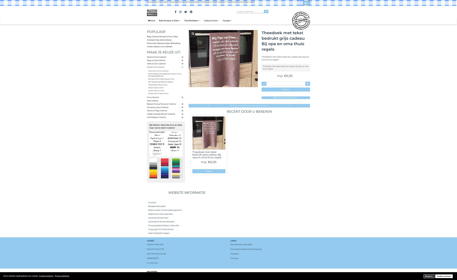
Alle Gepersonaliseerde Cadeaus (160, 82)
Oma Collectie (153, 97)
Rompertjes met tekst (241, 244)
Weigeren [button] (429, 276)
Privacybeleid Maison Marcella (163, 225)
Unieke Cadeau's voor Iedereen (159, 47)
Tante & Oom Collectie (156, 64)
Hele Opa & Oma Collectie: (158, 71)
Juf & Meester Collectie (156, 117)
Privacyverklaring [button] (62, 276)
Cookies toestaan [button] (444, 276)
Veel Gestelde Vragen (159, 233)
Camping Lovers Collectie (157, 107)
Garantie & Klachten (158, 218)
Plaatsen (234, 254)
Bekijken (208, 171)
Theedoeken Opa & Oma (157, 85)
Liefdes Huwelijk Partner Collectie (161, 114)
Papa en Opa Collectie (156, 60)
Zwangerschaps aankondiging (246, 249)
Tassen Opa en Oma (156, 88)
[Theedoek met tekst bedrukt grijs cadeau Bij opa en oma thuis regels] (208, 133)
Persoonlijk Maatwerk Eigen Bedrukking (163, 43)
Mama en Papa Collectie (157, 111)
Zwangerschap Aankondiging (159, 40)
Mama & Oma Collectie (156, 57)
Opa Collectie (152, 101)
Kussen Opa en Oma (156, 91)
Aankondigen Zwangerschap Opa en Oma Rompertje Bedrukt (164, 75)
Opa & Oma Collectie (155, 67)
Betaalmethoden (157, 206)
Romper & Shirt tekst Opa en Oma (161, 79)
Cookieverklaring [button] (46, 276)
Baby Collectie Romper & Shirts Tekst (162, 37)
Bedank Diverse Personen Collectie (161, 104)
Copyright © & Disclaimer (161, 229)
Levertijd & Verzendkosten (161, 221)
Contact (152, 202)
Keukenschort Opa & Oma (158, 93)
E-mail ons (152, 263)
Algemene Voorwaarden (160, 214)
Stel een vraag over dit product (286, 98)
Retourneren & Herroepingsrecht (165, 210)
